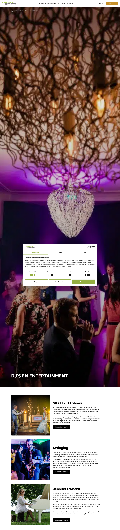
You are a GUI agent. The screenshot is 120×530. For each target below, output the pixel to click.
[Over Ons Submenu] (67, 3)
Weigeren (36, 281)
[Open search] (97, 3)
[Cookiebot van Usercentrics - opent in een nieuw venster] (88, 247)
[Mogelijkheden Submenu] (58, 3)
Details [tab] (60, 252)
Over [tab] (84, 252)
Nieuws (71, 3)
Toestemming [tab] (35, 252)
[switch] (50, 275)
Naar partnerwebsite (61, 427)
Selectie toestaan (60, 281)
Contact (111, 3)
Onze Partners (19, 11)
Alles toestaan (83, 281)
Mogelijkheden (52, 3)
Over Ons (63, 3)
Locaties (41, 3)
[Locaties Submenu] (45, 3)
